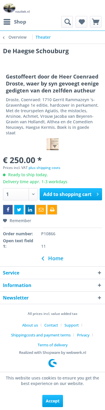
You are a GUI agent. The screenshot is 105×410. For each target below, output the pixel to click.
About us (30, 325)
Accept (53, 401)
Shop (20, 21)
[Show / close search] (67, 22)
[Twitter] (19, 209)
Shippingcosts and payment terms (41, 335)
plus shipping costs (44, 167)
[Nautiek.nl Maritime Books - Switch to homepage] (16, 8)
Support (71, 325)
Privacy (83, 335)
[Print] (52, 209)
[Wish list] (81, 22)
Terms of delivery (53, 344)
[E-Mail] (41, 209)
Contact (51, 325)
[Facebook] (8, 209)
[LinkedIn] (30, 209)
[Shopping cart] (96, 22)
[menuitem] (14, 22)
